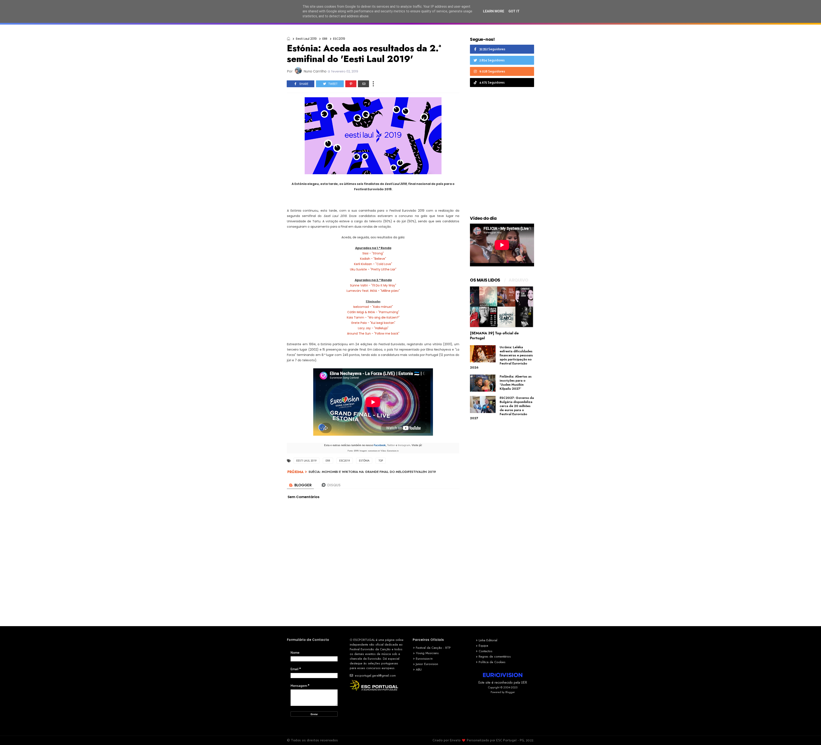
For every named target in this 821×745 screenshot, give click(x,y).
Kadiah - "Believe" (373, 259)
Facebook (380, 445)
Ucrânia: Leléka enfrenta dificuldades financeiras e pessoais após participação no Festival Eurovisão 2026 (501, 357)
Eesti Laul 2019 (306, 39)
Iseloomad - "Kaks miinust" (373, 307)
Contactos (485, 651)
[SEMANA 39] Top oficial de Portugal (494, 335)
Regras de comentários (495, 656)
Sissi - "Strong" (373, 253)
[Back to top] (810, 735)
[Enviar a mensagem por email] (363, 83)
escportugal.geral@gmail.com (375, 675)
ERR (324, 39)
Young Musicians (427, 653)
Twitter (391, 445)
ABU (419, 669)
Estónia (364, 461)
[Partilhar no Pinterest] (350, 83)
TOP (380, 461)
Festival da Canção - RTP (433, 647)
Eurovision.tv (424, 658)
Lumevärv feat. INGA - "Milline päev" (373, 291)
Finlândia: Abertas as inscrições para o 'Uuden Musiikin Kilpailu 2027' (516, 382)
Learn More (493, 11)
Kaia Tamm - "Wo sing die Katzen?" (373, 317)
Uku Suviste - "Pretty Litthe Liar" (373, 269)
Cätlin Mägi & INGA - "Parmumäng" (373, 312)
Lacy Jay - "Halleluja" (373, 328)
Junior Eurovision (427, 664)
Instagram (404, 445)
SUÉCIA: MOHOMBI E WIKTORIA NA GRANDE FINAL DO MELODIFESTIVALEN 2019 (372, 471)
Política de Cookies (492, 662)
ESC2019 (339, 39)
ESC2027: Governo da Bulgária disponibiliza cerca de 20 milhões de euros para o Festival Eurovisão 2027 (502, 407)
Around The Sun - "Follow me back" (373, 333)
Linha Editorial (488, 640)
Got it (514, 11)
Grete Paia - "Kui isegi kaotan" (373, 323)
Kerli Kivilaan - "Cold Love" (373, 264)
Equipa (483, 645)
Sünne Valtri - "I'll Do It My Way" (373, 285)
